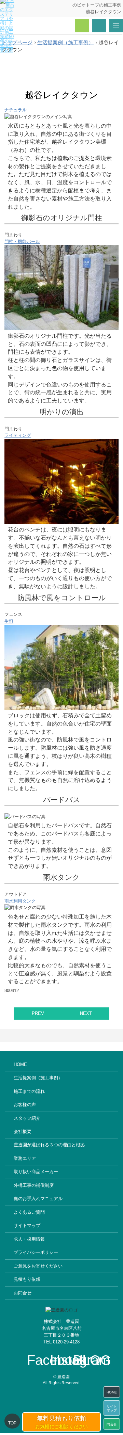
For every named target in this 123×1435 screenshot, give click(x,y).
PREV (38, 1013)
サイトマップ (27, 1225)
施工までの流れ (29, 1091)
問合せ (112, 1424)
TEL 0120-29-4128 (61, 1341)
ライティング (17, 435)
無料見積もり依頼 (61, 1422)
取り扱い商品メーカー (36, 1171)
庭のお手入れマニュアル (38, 1198)
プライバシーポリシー (36, 1252)
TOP (12, 1423)
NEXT (86, 1013)
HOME (20, 1064)
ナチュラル (15, 109)
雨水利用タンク (20, 901)
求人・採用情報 (29, 1239)
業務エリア (25, 1158)
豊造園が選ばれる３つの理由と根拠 (49, 1144)
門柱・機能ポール (22, 241)
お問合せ (22, 1292)
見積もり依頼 (27, 1279)
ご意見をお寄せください (38, 1266)
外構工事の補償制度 (34, 1185)
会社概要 (22, 1131)
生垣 (8, 621)
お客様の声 (25, 1104)
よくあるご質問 (29, 1212)
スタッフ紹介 (27, 1118)
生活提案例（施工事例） (38, 1077)
